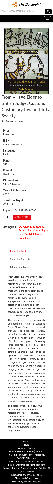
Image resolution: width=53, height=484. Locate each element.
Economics (25, 230)
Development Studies (31, 226)
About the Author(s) (20, 259)
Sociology (24, 238)
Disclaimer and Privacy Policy (26, 475)
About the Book (18, 251)
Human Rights (41, 230)
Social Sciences (34, 234)
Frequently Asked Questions (26, 481)
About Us (27, 441)
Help (26, 445)
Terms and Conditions (26, 478)
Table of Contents (19, 267)
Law (21, 234)
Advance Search (26, 448)
